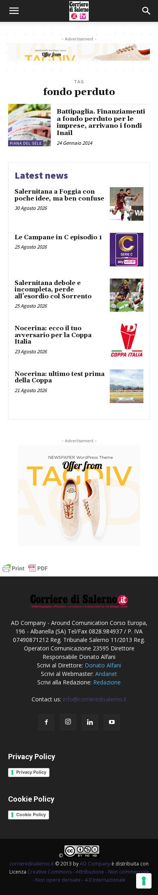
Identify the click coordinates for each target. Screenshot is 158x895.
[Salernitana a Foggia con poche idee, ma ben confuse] (126, 204)
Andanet (106, 674)
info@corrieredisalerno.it (95, 699)
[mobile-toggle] (14, 11)
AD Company (95, 863)
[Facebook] (46, 722)
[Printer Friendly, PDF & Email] (25, 572)
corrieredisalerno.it (31, 863)
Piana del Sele (26, 143)
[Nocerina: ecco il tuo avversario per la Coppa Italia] (126, 340)
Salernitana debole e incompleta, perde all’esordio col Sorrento (53, 289)
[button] (146, 11)
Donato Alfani (103, 665)
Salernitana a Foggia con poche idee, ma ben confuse (59, 195)
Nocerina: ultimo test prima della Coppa (60, 377)
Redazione (107, 682)
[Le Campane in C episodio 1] (126, 249)
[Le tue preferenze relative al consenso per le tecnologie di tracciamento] (144, 881)
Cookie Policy (31, 814)
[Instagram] (68, 722)
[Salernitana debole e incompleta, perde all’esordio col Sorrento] (126, 295)
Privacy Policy (31, 772)
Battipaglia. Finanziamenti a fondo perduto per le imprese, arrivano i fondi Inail (101, 122)
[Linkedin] (90, 722)
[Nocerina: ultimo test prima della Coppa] (126, 386)
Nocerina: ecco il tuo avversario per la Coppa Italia (53, 335)
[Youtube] (112, 722)
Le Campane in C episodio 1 (58, 237)
